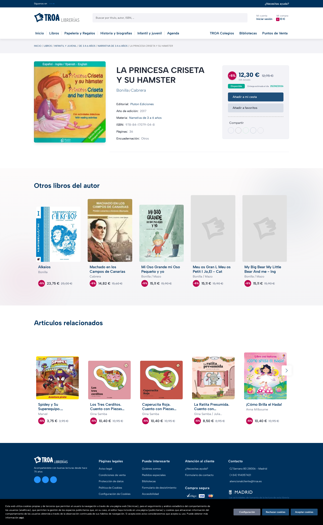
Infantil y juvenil (65, 45)
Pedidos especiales (154, 475)
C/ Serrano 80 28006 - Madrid (248, 468)
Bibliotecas (248, 33)
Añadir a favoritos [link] (245, 108)
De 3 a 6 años (87, 45)
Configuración (247, 512)
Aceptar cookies (304, 512)
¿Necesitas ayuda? (277, 3)
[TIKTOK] (53, 3)
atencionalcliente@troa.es (246, 481)
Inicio (37, 45)
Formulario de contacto (199, 475)
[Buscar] (242, 17)
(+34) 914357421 (240, 475)
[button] (282, 17)
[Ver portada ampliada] (70, 101)
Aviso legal (105, 468)
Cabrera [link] (138, 90)
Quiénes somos (151, 468)
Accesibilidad (150, 494)
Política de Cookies (110, 487)
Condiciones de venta (112, 475)
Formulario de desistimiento (159, 487)
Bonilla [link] (122, 90)
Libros (48, 45)
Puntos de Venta (275, 33)
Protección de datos (111, 481)
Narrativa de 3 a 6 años (113, 45)
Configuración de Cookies (115, 494)
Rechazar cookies (275, 512)
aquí (21, 517)
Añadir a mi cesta (245, 97)
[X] (45, 479)
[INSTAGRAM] (37, 479)
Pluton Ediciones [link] (142, 104)
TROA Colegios (222, 33)
